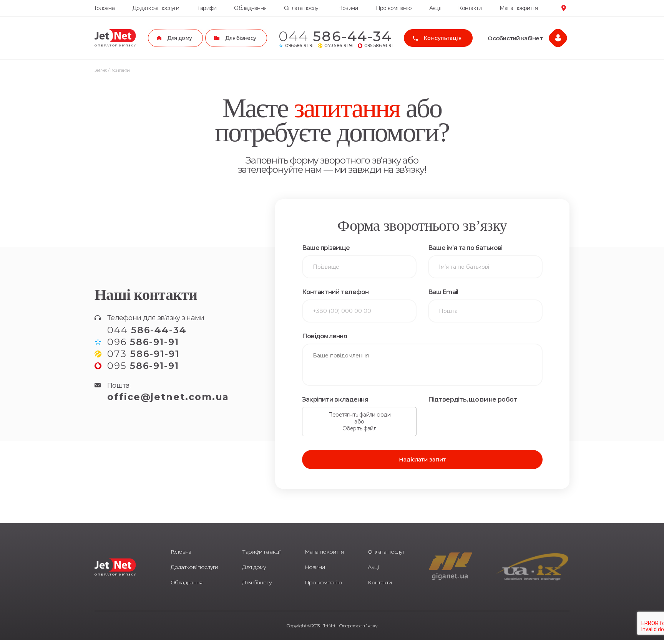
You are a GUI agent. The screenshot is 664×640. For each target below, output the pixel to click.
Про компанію (394, 8)
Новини (348, 8)
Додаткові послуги (155, 8)
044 (335, 36)
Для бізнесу (257, 582)
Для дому (254, 567)
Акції (434, 8)
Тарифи (207, 8)
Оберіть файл (359, 428)
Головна (105, 8)
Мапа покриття (519, 8)
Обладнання (250, 8)
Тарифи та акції (261, 551)
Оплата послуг (302, 8)
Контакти (469, 8)
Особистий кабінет (515, 38)
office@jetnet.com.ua (168, 396)
